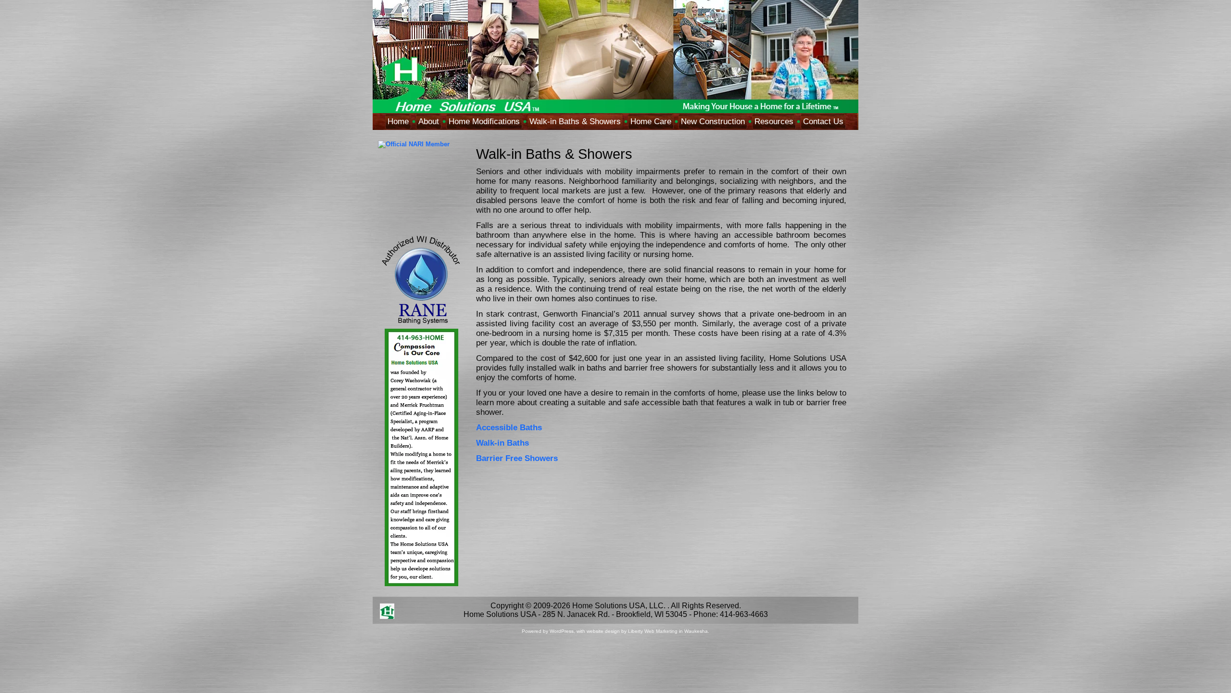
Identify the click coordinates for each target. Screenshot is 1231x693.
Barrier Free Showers (517, 458)
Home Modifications (484, 121)
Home (398, 121)
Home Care (650, 121)
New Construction (713, 121)
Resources (773, 121)
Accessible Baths (509, 427)
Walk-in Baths (502, 443)
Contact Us (823, 121)
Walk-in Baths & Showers (575, 121)
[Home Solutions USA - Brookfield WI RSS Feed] (387, 611)
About (428, 121)
